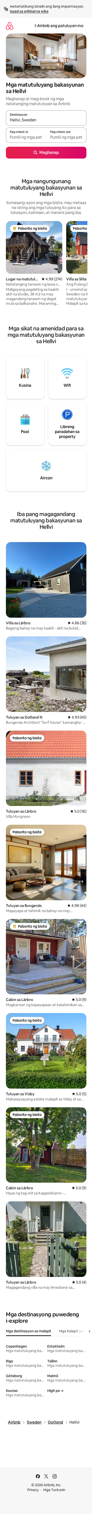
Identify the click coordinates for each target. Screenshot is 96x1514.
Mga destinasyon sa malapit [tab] (28, 1331)
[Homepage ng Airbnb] (9, 25)
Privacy (33, 1490)
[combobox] (46, 120)
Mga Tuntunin (54, 1490)
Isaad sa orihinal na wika (29, 11)
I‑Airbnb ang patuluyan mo (59, 25)
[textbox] (26, 137)
